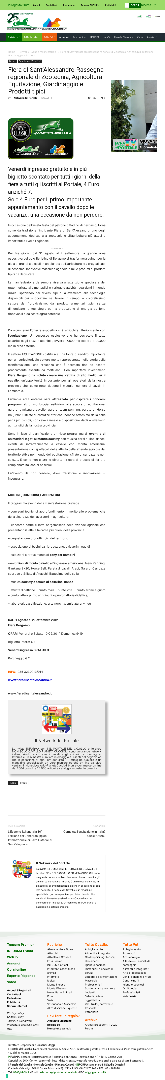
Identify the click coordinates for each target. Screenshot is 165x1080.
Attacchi (52, 953)
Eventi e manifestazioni (44, 52)
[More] (68, 107)
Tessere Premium (21, 945)
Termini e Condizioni (19, 1020)
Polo (50, 996)
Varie (50, 1000)
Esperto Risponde (21, 976)
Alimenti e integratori (98, 953)
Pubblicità (13, 1002)
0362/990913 (21, 1072)
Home (11, 52)
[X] (21, 107)
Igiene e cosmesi (95, 964)
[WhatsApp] (40, 107)
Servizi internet (17, 1006)
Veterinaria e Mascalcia (61, 1004)
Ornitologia (129, 988)
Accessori (129, 953)
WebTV (13, 957)
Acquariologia (131, 957)
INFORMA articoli (57, 964)
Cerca (135, 5)
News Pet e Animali (59, 992)
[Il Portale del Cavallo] (21, 21)
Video (11, 982)
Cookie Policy (15, 1016)
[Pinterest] (31, 107)
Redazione (14, 998)
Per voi (23, 52)
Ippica (51, 980)
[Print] (58, 107)
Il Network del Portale (24, 97)
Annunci (13, 963)
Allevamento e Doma (60, 949)
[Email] (49, 107)
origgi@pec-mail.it (95, 1072)
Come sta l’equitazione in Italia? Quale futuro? (84, 834)
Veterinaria (91, 1011)
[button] (150, 5)
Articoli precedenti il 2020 (101, 1024)
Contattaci (14, 994)
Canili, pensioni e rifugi (137, 976)
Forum (89, 1028)
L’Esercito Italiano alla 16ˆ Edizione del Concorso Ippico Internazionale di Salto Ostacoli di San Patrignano (30, 838)
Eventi (23, 782)
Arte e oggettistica (134, 972)
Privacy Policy (15, 1013)
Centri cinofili (131, 980)
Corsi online (16, 969)
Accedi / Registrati (19, 990)
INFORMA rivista (20, 951)
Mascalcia (91, 980)
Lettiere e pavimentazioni (101, 976)
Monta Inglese (56, 984)
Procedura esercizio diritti (23, 1024)
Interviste (53, 976)
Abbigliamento (94, 949)
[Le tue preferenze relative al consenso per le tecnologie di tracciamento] (7, 1076)
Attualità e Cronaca (59, 957)
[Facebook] (12, 107)
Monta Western (57, 988)
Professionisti (93, 984)
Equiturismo (54, 961)
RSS (9, 1028)
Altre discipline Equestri (62, 1008)
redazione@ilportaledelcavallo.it (58, 1072)
